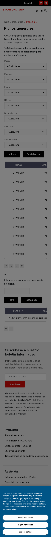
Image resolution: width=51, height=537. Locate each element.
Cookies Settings (25, 532)
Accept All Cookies (25, 517)
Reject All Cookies (25, 525)
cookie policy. (11, 509)
